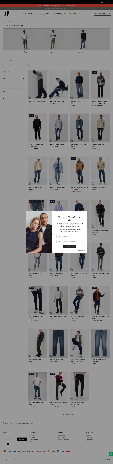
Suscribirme (70, 246)
